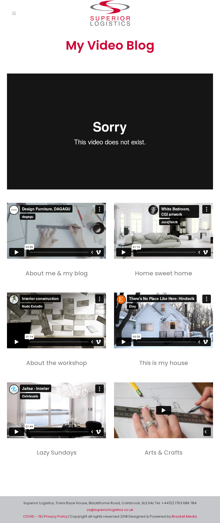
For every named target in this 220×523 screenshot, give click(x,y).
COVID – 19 (32, 516)
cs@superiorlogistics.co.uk (110, 509)
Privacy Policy (56, 516)
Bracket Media (184, 516)
